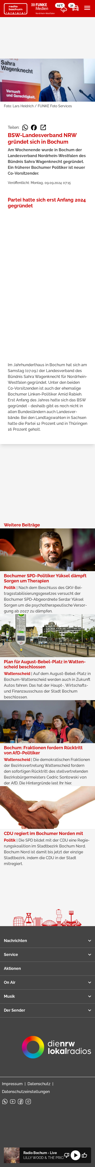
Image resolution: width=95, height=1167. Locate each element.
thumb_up (84, 1155)
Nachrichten (15, 940)
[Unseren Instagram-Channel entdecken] (28, 1101)
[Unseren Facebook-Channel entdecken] (20, 1101)
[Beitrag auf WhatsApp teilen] (25, 127)
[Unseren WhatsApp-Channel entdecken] (5, 1101)
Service (11, 954)
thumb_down (67, 1155)
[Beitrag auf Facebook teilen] (34, 127)
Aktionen (12, 968)
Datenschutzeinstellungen (26, 1091)
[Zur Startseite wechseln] (15, 9)
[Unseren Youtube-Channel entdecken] (13, 1101)
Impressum (12, 1083)
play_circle (75, 1155)
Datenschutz (39, 1083)
